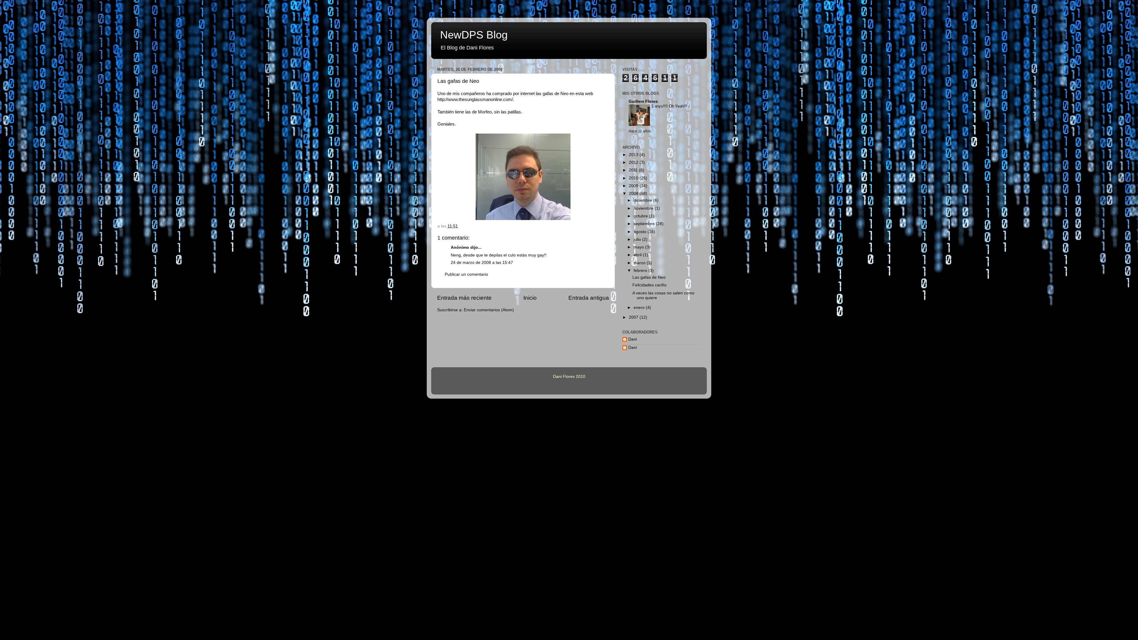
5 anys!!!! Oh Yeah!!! (669, 106)
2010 (634, 178)
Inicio (530, 298)
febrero (641, 270)
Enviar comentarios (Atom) (489, 310)
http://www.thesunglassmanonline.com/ (475, 99)
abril (638, 255)
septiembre (645, 224)
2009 (634, 186)
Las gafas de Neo (458, 81)
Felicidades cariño (649, 285)
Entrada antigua (588, 298)
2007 (634, 317)
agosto (641, 232)
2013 (634, 155)
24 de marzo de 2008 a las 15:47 (482, 262)
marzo (640, 263)
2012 (634, 162)
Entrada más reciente (464, 298)
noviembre (644, 208)
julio (638, 239)
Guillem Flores (643, 101)
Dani (632, 339)
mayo (639, 247)
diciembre (643, 200)
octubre (641, 216)
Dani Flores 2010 (569, 376)
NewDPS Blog (474, 35)
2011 (634, 170)
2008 (634, 193)
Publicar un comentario (466, 274)
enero (640, 307)
